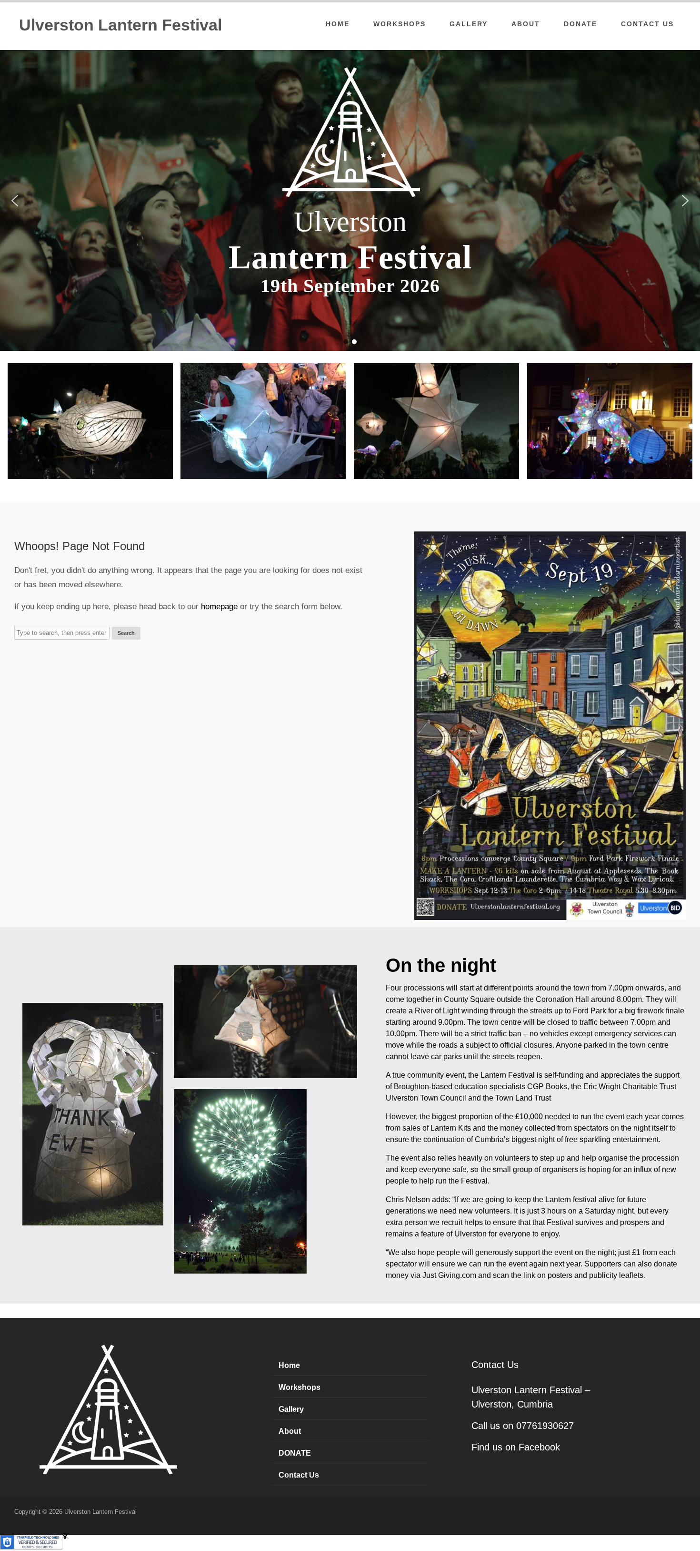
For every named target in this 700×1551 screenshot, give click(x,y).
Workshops (399, 24)
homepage (219, 606)
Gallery (469, 24)
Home (338, 24)
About (525, 24)
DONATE (580, 24)
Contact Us (647, 24)
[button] (14, 200)
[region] (350, 200)
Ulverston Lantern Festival (120, 25)
